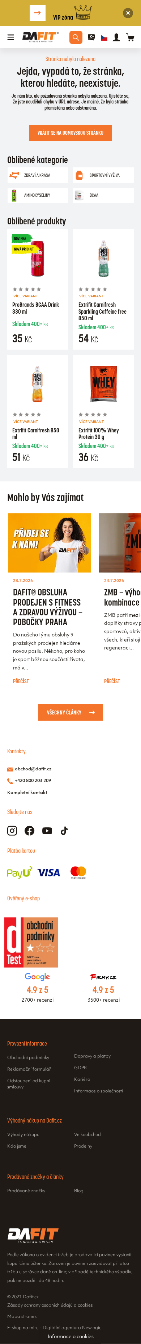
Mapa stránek (22, 1317)
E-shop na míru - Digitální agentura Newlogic (54, 1327)
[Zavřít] (128, 13)
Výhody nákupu (23, 1135)
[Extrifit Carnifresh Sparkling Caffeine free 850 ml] (103, 260)
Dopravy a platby (92, 1056)
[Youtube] (47, 831)
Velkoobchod (87, 1135)
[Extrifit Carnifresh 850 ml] (37, 385)
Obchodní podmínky (28, 1058)
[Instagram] (12, 831)
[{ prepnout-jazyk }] (104, 37)
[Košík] (130, 37)
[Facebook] (29, 831)
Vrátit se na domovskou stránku (70, 133)
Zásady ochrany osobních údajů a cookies (50, 1305)
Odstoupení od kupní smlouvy (28, 1084)
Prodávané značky (26, 1191)
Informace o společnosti (98, 1091)
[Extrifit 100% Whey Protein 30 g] (103, 385)
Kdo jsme (16, 1146)
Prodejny (83, 1146)
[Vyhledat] (75, 37)
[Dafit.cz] (40, 37)
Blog (79, 1191)
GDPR (80, 1068)
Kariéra (82, 1080)
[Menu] (10, 37)
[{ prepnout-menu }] (91, 37)
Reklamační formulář (29, 1069)
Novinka (20, 238)
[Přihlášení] (116, 37)
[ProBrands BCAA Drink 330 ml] (37, 260)
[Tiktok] (64, 831)
